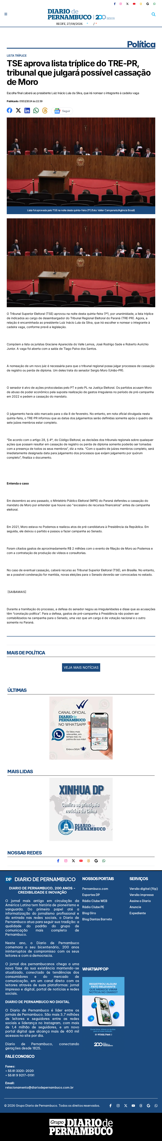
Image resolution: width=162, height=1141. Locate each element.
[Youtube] (134, 4)
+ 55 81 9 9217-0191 (19, 1075)
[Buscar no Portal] (153, 14)
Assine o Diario (140, 901)
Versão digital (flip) (144, 889)
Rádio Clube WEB (94, 901)
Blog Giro (89, 913)
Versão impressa (142, 895)
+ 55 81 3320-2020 (19, 1071)
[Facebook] (116, 4)
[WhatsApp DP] (154, 4)
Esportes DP (91, 895)
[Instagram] (120, 4)
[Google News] (147, 4)
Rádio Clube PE (93, 907)
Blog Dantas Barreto (97, 919)
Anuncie (135, 907)
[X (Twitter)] (127, 4)
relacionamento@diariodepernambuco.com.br (39, 1087)
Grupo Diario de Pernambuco (36, 1106)
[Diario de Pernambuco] (81, 14)
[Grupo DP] (81, 1127)
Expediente (138, 913)
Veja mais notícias (81, 667)
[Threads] (141, 4)
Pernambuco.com (95, 889)
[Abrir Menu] (5, 14)
